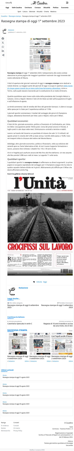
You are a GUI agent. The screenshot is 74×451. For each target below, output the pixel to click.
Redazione (12, 361)
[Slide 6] (28, 273)
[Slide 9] (33, 273)
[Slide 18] (48, 273)
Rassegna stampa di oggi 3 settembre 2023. (39, 357)
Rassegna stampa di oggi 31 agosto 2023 (16, 377)
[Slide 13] (40, 273)
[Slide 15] (43, 273)
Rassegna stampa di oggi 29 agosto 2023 (16, 395)
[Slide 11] (36, 273)
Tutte (70, 331)
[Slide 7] (30, 273)
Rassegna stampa (15, 16)
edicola (39, 282)
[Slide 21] (53, 273)
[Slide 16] (45, 273)
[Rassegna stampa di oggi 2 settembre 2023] (61, 343)
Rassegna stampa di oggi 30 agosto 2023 (16, 386)
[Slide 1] (19, 273)
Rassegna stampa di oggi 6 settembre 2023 (23, 306)
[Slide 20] (52, 273)
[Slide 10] (35, 273)
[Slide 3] (23, 273)
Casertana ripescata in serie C (19, 324)
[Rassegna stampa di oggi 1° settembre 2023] (3, 38)
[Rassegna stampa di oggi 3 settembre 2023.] (39, 343)
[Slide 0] (18, 273)
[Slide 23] (57, 273)
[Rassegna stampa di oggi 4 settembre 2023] (17, 343)
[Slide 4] (24, 273)
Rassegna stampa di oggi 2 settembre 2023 (61, 357)
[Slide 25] (60, 273)
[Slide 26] (62, 273)
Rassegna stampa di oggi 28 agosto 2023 (16, 404)
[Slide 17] (46, 273)
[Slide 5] (26, 273)
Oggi (45, 282)
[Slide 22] (55, 273)
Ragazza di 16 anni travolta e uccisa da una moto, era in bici (58, 325)
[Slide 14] (41, 273)
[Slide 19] (50, 273)
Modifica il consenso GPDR (37, 450)
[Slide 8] (31, 273)
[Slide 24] (58, 273)
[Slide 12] (38, 273)
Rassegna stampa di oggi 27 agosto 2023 (16, 413)
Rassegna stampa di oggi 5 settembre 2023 (57, 306)
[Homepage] (39, 2)
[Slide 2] (21, 273)
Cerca (8, 3)
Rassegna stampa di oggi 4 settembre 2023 (17, 357)
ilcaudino (4, 16)
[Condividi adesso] (3, 55)
